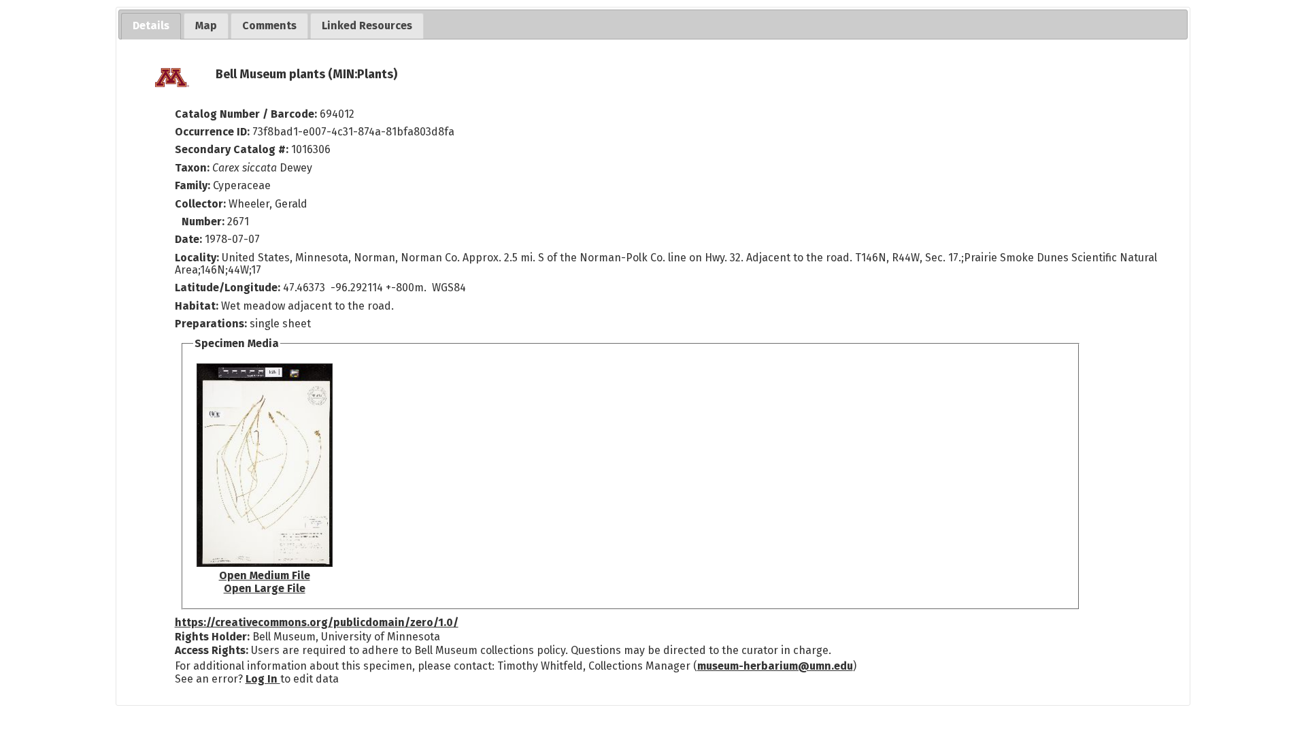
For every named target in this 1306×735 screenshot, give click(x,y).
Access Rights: (211, 650)
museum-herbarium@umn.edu (775, 665)
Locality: (197, 257)
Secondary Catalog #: (231, 149)
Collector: (202, 203)
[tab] (151, 26)
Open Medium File (264, 575)
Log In (263, 678)
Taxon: (192, 167)
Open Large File (264, 588)
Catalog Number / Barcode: (247, 114)
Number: (204, 221)
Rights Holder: (212, 636)
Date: (188, 239)
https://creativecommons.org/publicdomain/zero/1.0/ (316, 622)
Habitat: (198, 305)
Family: (192, 185)
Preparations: (211, 323)
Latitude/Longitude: (227, 287)
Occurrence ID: (213, 131)
